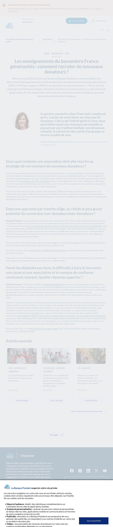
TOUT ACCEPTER (94, 521)
